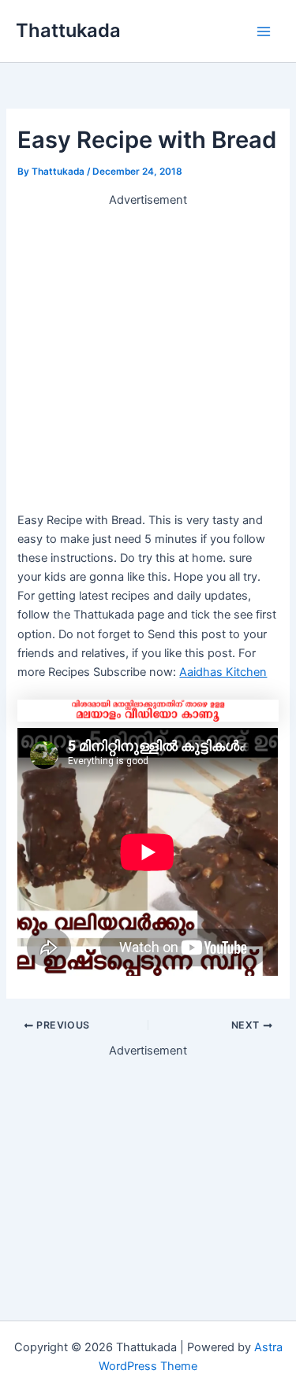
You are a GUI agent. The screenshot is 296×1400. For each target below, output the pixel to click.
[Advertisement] (148, 356)
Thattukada (68, 30)
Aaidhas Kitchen (223, 672)
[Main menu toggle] (263, 31)
